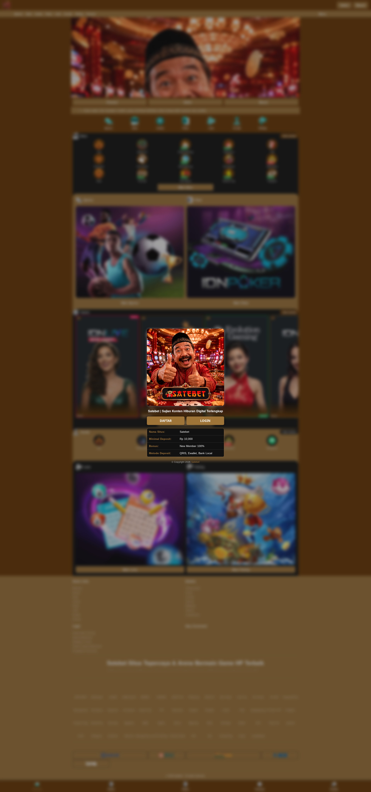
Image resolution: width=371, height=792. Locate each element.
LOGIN (205, 421)
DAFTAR (166, 421)
